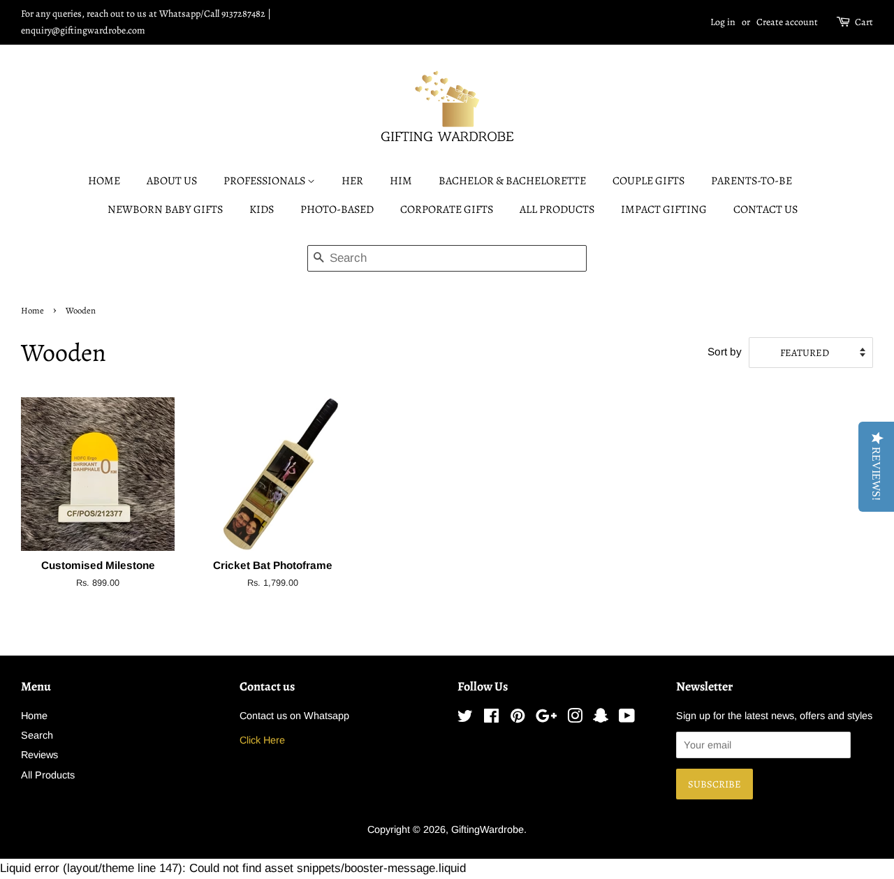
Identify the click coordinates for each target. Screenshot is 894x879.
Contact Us (765, 209)
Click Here (262, 740)
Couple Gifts (648, 181)
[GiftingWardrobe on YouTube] (627, 718)
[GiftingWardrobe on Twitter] (465, 718)
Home (104, 181)
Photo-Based (337, 209)
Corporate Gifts (446, 209)
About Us (172, 181)
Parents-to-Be (751, 181)
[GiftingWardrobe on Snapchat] (600, 718)
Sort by (725, 351)
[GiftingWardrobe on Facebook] (491, 718)
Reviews (39, 754)
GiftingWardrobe (487, 829)
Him (401, 181)
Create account (787, 22)
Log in (722, 22)
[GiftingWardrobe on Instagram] (574, 718)
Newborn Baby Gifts (165, 209)
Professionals (265, 181)
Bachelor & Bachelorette (512, 181)
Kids (261, 209)
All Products (557, 209)
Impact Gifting (664, 209)
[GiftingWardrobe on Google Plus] (546, 718)
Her (352, 181)
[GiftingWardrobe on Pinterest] (517, 718)
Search (37, 735)
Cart (864, 22)
